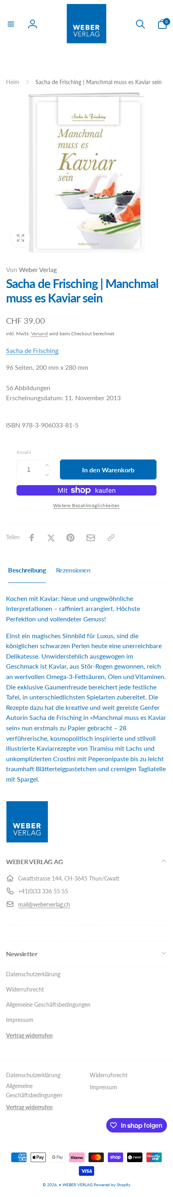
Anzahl (23, 452)
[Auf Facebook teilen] (32, 538)
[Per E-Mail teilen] (91, 538)
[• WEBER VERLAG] (27, 840)
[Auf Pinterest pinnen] (70, 538)
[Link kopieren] (111, 538)
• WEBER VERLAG (76, 1184)
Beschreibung (27, 570)
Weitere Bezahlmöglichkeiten (86, 505)
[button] (11, 24)
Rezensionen (73, 570)
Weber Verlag (31, 269)
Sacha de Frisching (32, 350)
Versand (39, 333)
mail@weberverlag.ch (44, 904)
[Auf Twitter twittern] (51, 538)
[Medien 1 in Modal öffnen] (86, 172)
